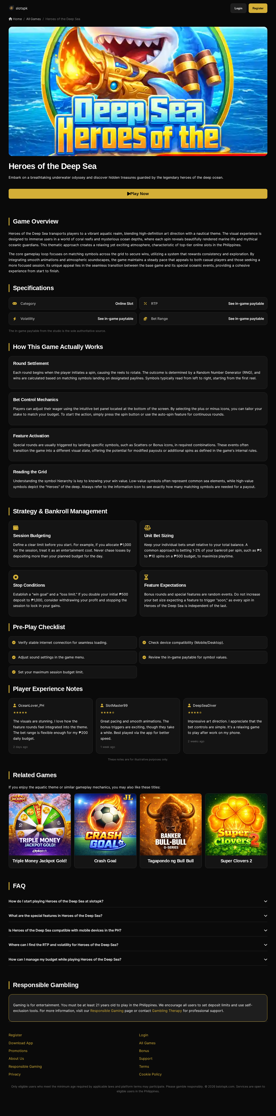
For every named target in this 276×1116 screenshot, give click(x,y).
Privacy (15, 1074)
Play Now (139, 193)
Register (257, 8)
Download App (21, 1043)
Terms (144, 1066)
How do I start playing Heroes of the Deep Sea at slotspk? (56, 901)
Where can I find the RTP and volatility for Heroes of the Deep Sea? (63, 945)
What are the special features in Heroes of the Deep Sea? (55, 915)
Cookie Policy (150, 1074)
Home (17, 19)
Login (238, 8)
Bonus (144, 1051)
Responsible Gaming (107, 1011)
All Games (33, 19)
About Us (16, 1058)
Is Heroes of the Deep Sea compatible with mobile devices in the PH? (65, 930)
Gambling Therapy (167, 1011)
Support (145, 1058)
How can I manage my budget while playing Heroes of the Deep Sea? (65, 959)
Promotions (18, 1051)
